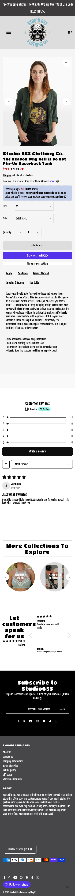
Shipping (7, 175)
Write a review (37, 451)
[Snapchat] (44, 722)
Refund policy (9, 770)
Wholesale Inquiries (12, 779)
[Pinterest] (24, 722)
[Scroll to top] (68, 887)
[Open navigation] (9, 32)
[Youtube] (30, 722)
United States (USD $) (20, 849)
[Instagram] (37, 722)
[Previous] (9, 101)
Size (5, 206)
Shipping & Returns (15, 282)
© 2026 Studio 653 (11, 892)
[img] (10, 641)
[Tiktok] (50, 722)
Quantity (7, 232)
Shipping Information (13, 761)
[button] (37, 417)
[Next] (66, 101)
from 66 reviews (21, 642)
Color (5, 218)
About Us (7, 752)
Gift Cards (7, 774)
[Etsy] (56, 722)
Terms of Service (10, 765)
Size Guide (34, 282)
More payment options (37, 263)
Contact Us (8, 756)
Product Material (41, 273)
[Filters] (6, 464)
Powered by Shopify (28, 892)
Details (9, 273)
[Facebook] (18, 722)
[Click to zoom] (66, 63)
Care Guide (23, 273)
